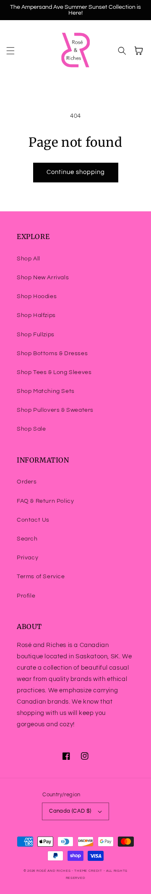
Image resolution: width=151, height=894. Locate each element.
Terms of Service (41, 577)
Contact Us (33, 520)
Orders (27, 482)
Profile (26, 596)
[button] (10, 51)
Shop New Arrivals (43, 278)
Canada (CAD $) (70, 811)
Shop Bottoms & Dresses (52, 353)
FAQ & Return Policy (45, 501)
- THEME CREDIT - (89, 871)
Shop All (28, 259)
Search (27, 539)
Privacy (27, 558)
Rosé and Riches (53, 871)
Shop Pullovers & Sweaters (55, 410)
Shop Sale (31, 429)
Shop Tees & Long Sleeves (54, 372)
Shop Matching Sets (46, 391)
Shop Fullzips (36, 335)
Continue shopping (76, 172)
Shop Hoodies (37, 296)
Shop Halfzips (36, 315)
